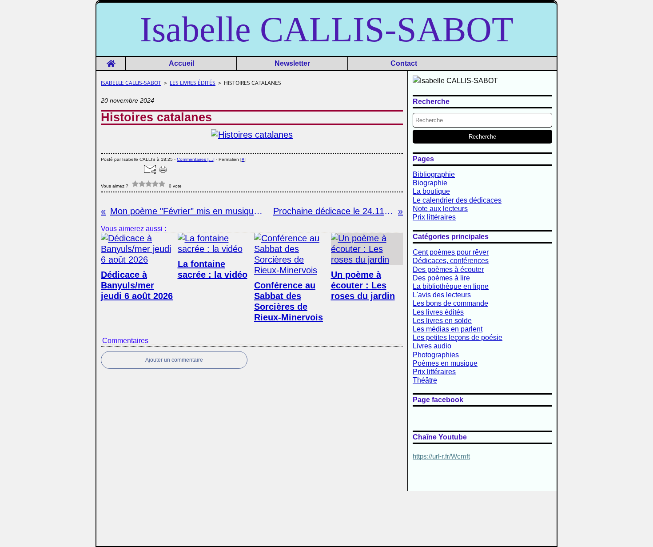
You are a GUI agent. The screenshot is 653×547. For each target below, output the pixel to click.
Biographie (430, 183)
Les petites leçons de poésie (457, 337)
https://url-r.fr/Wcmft (441, 456)
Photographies (436, 355)
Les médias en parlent (447, 329)
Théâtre (425, 380)
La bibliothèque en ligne (451, 286)
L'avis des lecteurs (442, 295)
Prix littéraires (434, 217)
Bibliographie (434, 174)
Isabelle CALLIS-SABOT (131, 83)
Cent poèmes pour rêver (451, 252)
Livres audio (432, 346)
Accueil (181, 63)
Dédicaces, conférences (451, 260)
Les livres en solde (442, 320)
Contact (403, 63)
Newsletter (292, 63)
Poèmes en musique (445, 363)
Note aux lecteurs (440, 208)
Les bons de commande (450, 303)
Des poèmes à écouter (448, 269)
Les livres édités (192, 83)
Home (111, 60)
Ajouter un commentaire (174, 360)
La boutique (431, 191)
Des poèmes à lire (441, 278)
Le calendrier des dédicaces (457, 200)
